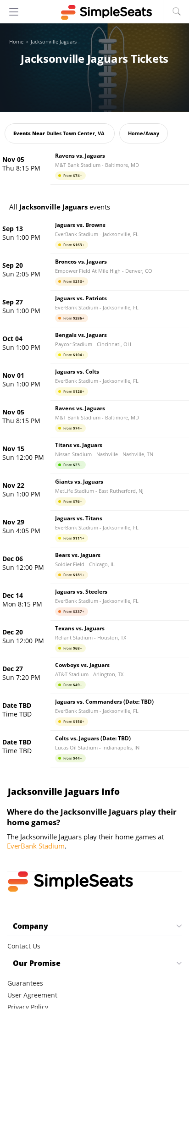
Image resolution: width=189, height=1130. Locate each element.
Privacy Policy (27, 1007)
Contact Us (23, 946)
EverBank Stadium (36, 845)
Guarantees (25, 983)
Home (16, 42)
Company (30, 926)
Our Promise (37, 963)
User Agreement (32, 995)
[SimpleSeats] (94, 12)
